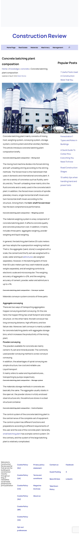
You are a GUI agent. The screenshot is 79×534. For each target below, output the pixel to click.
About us (36, 496)
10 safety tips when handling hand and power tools (69, 181)
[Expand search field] (69, 47)
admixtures (28, 257)
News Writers (55, 479)
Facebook (70, 465)
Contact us (54, 465)
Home (4, 68)
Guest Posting (55, 472)
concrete (25, 68)
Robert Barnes (21, 76)
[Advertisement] (39, 13)
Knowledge (14, 68)
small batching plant (12, 433)
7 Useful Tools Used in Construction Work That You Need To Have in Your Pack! (69, 80)
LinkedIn (69, 479)
